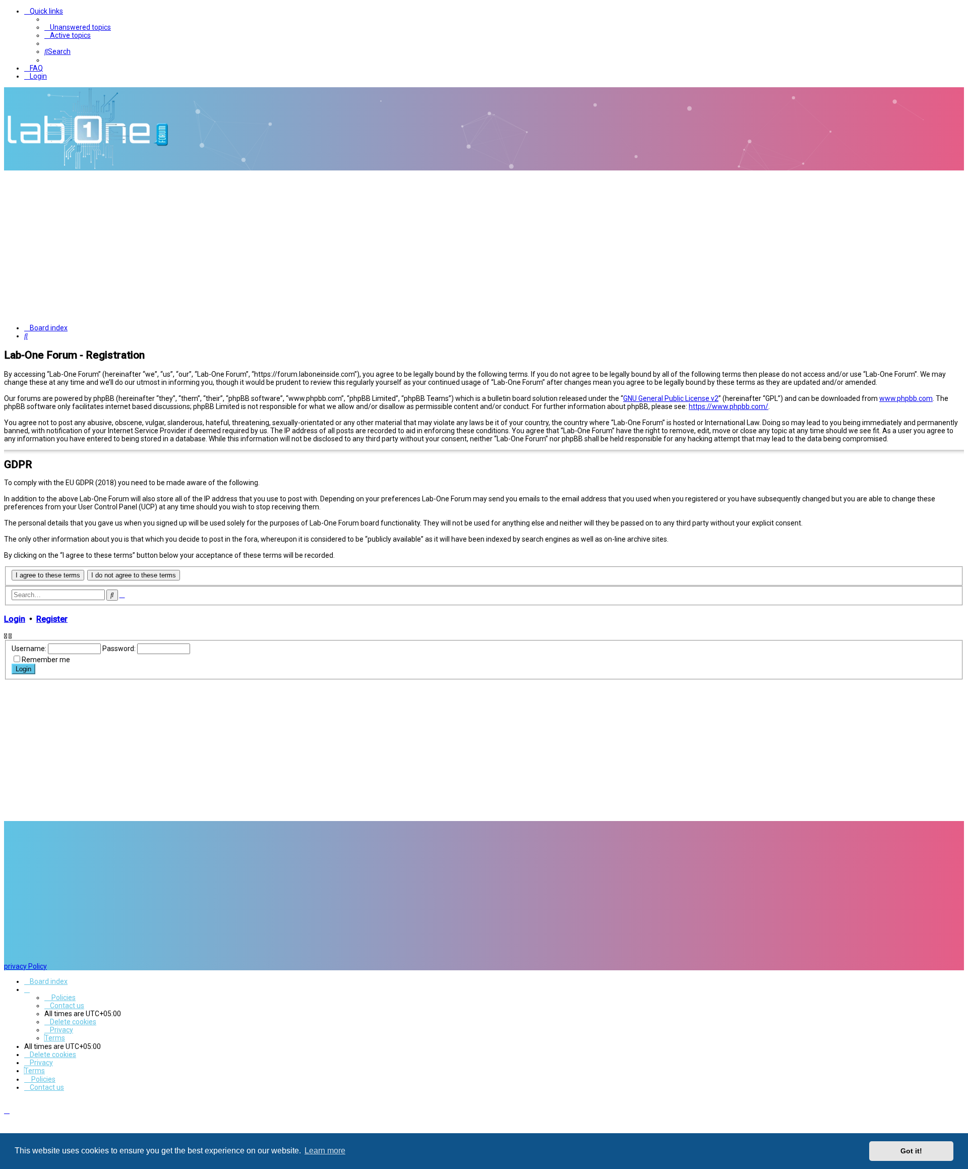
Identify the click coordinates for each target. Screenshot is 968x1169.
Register (52, 619)
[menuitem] (77, 27)
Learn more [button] (325, 1150)
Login (14, 619)
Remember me (46, 660)
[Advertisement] (484, 246)
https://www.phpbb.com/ (728, 406)
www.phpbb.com (906, 398)
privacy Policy (25, 966)
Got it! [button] (911, 1151)
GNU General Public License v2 (670, 398)
